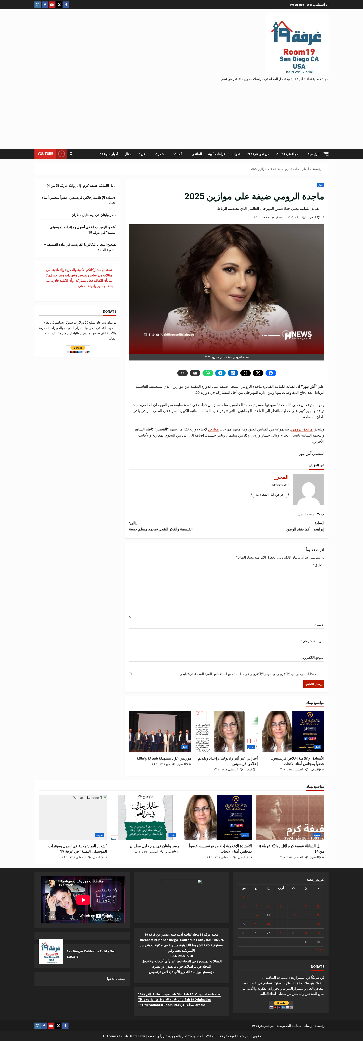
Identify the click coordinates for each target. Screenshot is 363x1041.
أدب (179, 154)
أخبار (320, 185)
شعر (161, 154)
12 (281, 915)
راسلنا (308, 1026)
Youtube (45, 154)
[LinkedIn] (233, 373)
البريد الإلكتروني (312, 641)
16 (318, 924)
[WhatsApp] (208, 373)
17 (306, 924)
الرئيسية (313, 154)
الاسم (319, 624)
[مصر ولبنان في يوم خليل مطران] (145, 817)
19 (281, 924)
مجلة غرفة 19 (288, 154)
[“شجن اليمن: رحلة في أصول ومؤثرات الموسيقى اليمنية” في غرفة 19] (73, 817)
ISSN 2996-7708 (181, 956)
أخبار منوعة (110, 154)
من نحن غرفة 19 (257, 154)
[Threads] (245, 373)
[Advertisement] (181, 113)
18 (293, 924)
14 (256, 915)
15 (243, 915)
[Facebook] (271, 373)
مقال (128, 154)
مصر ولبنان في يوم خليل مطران (93, 215)
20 (268, 924)
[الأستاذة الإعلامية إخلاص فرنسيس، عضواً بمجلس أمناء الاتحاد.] (293, 732)
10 (306, 915)
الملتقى (197, 154)
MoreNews (137, 1036)
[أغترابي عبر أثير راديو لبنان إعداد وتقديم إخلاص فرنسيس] (227, 732)
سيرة (317, 834)
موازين (213, 429)
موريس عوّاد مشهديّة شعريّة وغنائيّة (164, 758)
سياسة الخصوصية (288, 1026)
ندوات (235, 154)
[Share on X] (258, 373)
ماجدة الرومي (302, 429)
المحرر (312, 217)
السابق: (305, 526)
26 (281, 933)
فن (143, 154)
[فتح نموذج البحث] (71, 154)
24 (306, 933)
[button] (326, 154)
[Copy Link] (182, 373)
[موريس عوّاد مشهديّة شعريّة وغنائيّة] (160, 732)
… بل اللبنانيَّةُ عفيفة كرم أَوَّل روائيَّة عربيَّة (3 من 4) (81, 186)
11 (293, 915)
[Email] (195, 373)
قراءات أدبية (216, 154)
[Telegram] (220, 373)
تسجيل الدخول (115, 978)
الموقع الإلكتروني (312, 657)
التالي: (161, 526)
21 (256, 924)
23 (318, 933)
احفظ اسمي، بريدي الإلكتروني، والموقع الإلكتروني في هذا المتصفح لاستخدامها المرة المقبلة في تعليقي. (248, 674)
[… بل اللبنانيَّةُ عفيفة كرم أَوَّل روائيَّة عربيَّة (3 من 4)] (290, 817)
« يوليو (320, 949)
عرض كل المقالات (270, 494)
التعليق (318, 565)
